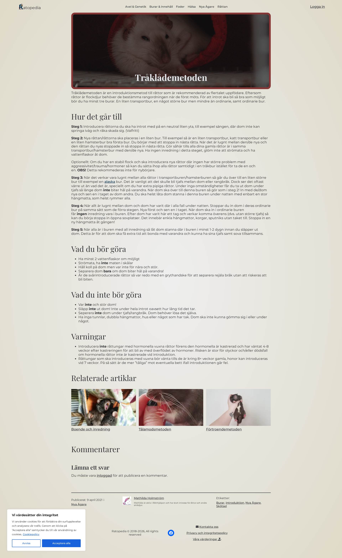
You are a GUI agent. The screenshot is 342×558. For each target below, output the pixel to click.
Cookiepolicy (31, 534)
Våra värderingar (205, 539)
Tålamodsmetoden (155, 429)
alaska (109, 181)
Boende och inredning (90, 429)
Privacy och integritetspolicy (207, 533)
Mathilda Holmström (149, 498)
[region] (46, 530)
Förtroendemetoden (224, 429)
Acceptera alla (61, 543)
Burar (220, 502)
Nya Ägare (79, 504)
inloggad (104, 475)
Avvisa (26, 543)
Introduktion (235, 502)
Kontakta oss (208, 526)
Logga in (317, 6)
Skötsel (221, 506)
